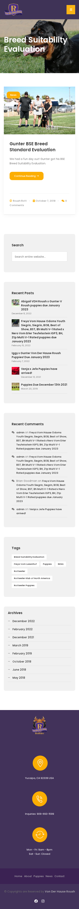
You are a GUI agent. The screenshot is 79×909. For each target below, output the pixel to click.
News (13, 95)
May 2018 (18, 678)
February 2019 (22, 653)
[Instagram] (42, 901)
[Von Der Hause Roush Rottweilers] (14, 9)
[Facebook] (36, 901)
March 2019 (20, 645)
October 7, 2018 (45, 201)
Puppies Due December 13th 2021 (44, 385)
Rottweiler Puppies (24, 585)
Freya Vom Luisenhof (25, 564)
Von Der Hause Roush (60, 891)
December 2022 (23, 621)
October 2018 (21, 661)
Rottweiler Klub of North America (32, 578)
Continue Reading (25, 176)
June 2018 (19, 670)
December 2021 (23, 637)
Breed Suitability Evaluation (29, 556)
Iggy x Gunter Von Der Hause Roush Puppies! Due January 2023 (36, 355)
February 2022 (22, 629)
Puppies (47, 564)
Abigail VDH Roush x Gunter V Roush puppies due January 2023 (41, 305)
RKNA (61, 564)
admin (20, 432)
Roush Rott (20, 201)
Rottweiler (19, 571)
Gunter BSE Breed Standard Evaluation (32, 147)
